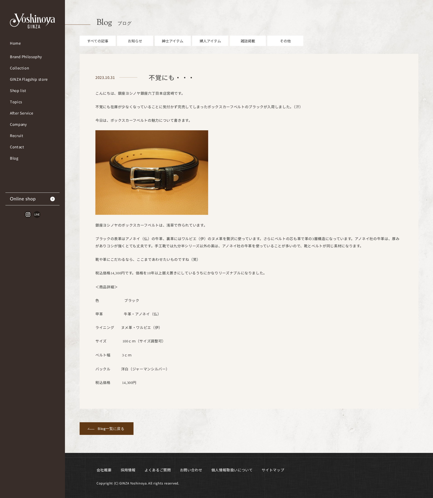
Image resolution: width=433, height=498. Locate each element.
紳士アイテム (172, 41)
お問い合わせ (191, 470)
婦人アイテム (210, 41)
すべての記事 (97, 41)
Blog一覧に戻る (111, 428)
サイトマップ (273, 470)
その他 (285, 41)
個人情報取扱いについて (232, 470)
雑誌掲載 (248, 41)
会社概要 (104, 470)
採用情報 (128, 470)
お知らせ (135, 41)
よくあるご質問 (158, 470)
